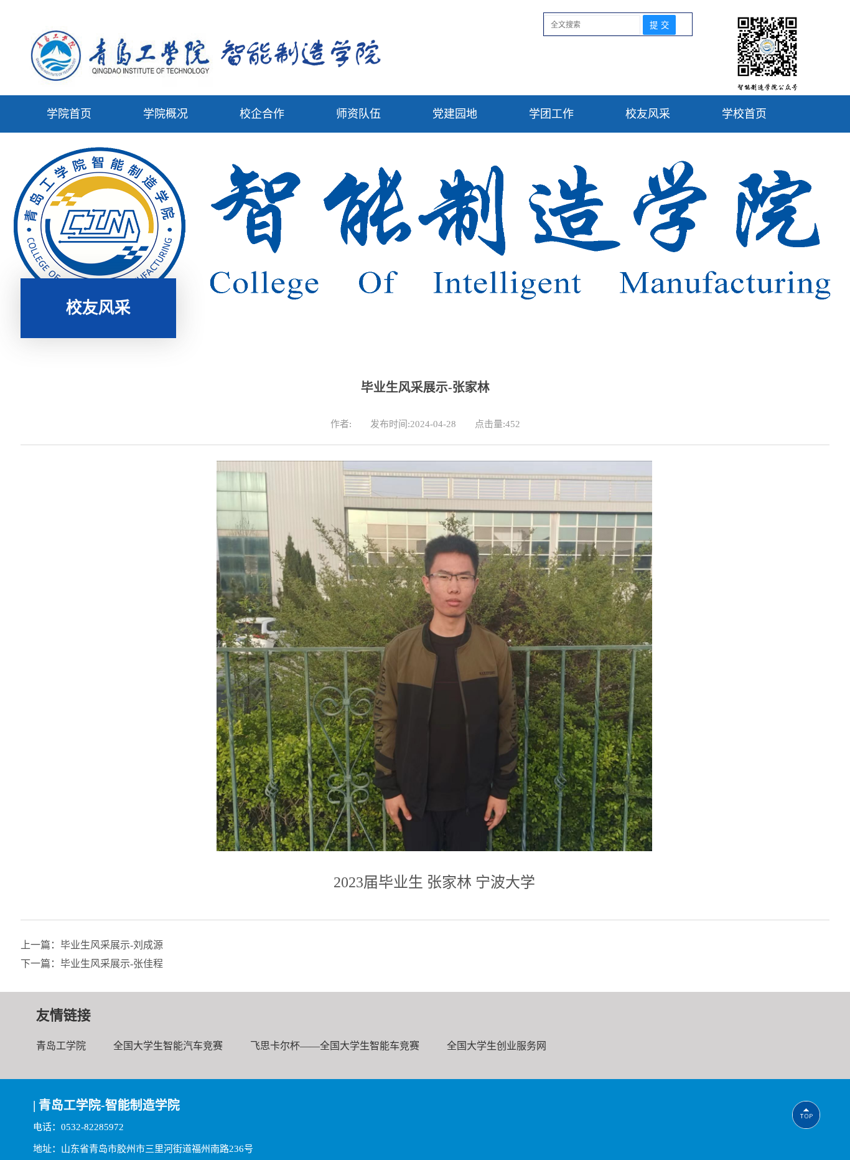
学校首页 (744, 114)
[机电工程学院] (206, 83)
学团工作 (551, 114)
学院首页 (69, 114)
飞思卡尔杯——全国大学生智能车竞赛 (334, 1045)
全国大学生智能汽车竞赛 (168, 1045)
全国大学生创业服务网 (496, 1045)
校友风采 (647, 114)
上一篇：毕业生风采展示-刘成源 (92, 945)
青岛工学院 (61, 1045)
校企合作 (262, 114)
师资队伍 (358, 114)
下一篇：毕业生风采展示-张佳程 (92, 963)
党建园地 (454, 114)
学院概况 (165, 114)
